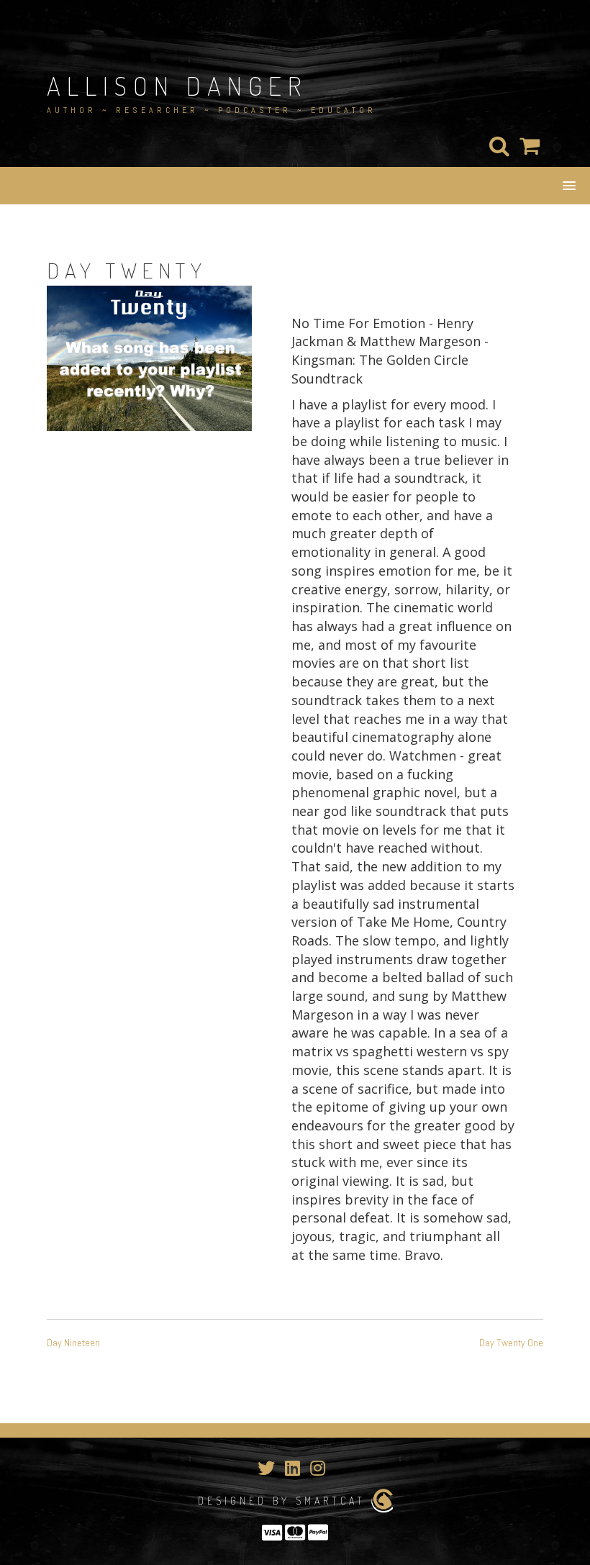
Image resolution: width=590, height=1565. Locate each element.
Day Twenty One (511, 1342)
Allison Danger (177, 85)
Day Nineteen (73, 1342)
